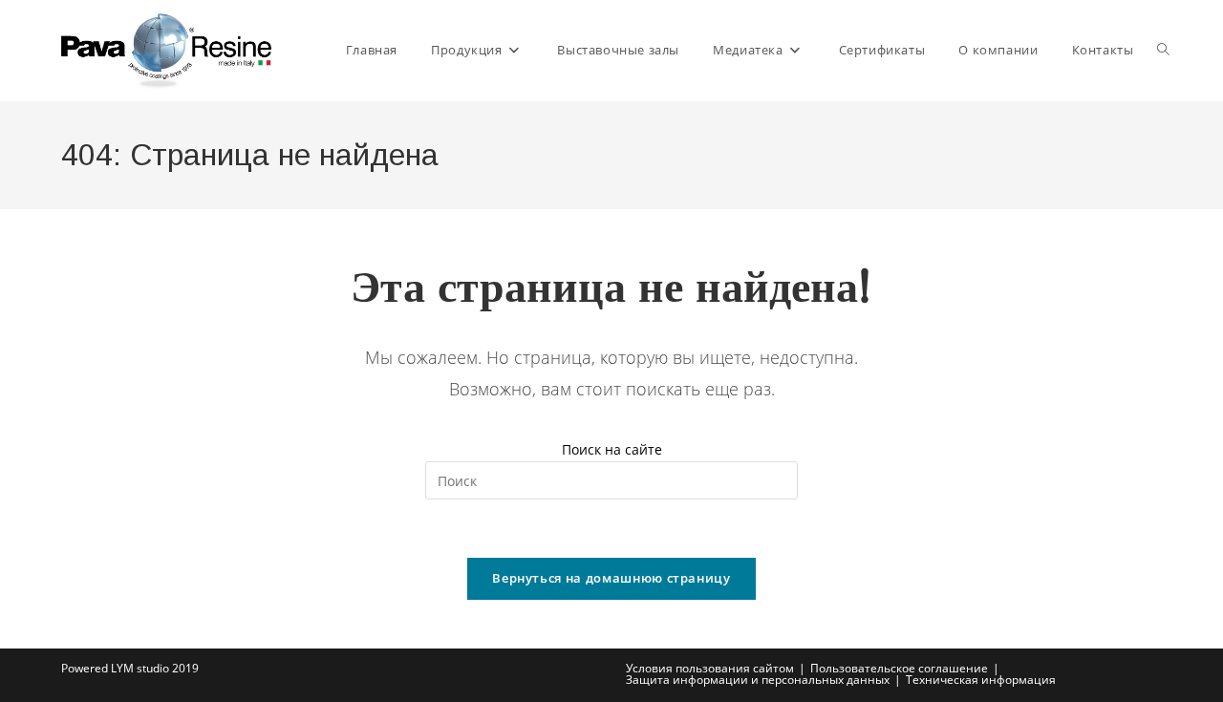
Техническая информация (981, 679)
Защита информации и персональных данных (758, 679)
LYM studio (140, 668)
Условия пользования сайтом (710, 668)
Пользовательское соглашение (899, 668)
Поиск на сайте (612, 449)
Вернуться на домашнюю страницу (611, 577)
